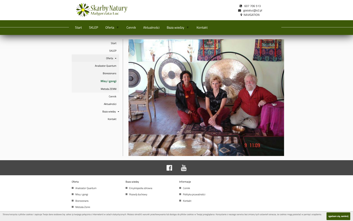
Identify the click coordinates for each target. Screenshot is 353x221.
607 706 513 (251, 6)
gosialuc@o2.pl (251, 10)
